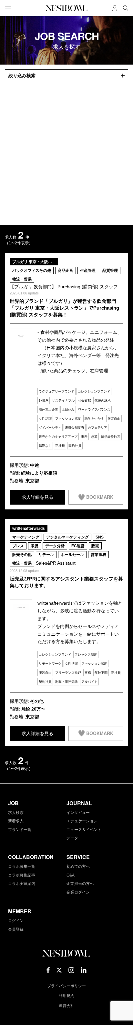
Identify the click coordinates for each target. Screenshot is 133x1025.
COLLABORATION (31, 857)
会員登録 (16, 929)
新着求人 (16, 821)
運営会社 (66, 1005)
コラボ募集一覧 (21, 866)
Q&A (70, 875)
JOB (13, 803)
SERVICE (78, 857)
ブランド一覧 (19, 829)
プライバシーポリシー (66, 986)
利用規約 (66, 995)
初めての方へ (78, 866)
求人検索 (16, 812)
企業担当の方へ (80, 883)
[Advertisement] (66, 153)
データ (72, 838)
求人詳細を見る (37, 497)
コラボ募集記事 (21, 875)
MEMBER (19, 911)
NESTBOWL (66, 8)
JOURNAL (79, 803)
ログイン (16, 920)
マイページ (114, 8)
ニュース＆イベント (83, 829)
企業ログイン (78, 892)
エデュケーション (81, 821)
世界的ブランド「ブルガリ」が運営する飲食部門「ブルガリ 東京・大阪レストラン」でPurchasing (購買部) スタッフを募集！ (64, 307)
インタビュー (78, 812)
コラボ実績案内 (21, 883)
